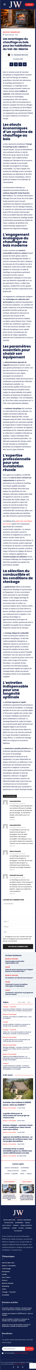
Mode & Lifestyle (11, 959)
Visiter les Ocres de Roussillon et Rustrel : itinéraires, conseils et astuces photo (17, 1033)
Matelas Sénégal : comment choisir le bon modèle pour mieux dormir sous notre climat (17, 1048)
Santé (7, 967)
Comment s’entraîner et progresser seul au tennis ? (19, 993)
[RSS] (18, 1367)
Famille (5, 1022)
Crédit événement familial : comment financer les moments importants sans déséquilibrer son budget (16, 1067)
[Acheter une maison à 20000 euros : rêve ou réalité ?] (18, 1088)
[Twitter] (16, 64)
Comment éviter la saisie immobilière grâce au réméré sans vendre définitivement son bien (17, 1151)
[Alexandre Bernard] (9, 55)
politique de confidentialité (21, 1353)
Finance (5, 1063)
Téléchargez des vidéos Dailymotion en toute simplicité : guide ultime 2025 (27, 1197)
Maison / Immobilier (11, 32)
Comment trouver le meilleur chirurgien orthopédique (16, 985)
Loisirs (7, 990)
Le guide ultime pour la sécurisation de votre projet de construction (16, 1040)
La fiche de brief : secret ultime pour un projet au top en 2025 (9, 1197)
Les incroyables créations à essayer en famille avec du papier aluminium (16, 1025)
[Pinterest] (20, 64)
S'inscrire (29, 1349)
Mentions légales (19, 1364)
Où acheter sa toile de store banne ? (19, 978)
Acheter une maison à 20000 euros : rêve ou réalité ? (17, 1017)
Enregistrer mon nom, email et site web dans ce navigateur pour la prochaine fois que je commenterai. (17, 939)
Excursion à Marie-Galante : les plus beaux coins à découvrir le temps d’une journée (18, 1010)
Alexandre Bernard (21, 55)
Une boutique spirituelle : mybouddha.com (15, 962)
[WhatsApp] (25, 64)
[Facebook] (11, 64)
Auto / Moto (21, 1002)
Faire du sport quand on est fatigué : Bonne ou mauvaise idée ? (19, 970)
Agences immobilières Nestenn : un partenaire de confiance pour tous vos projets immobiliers (16, 1058)
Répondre (12, 819)
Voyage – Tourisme (9, 1006)
